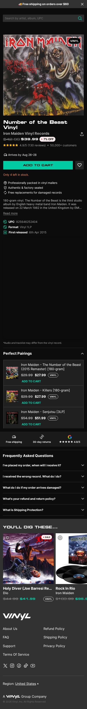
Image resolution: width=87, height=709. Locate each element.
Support (9, 646)
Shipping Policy (55, 637)
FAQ (6, 637)
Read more (10, 213)
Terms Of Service (16, 654)
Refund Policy (54, 629)
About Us (10, 629)
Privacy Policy (54, 646)
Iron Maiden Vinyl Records (26, 133)
